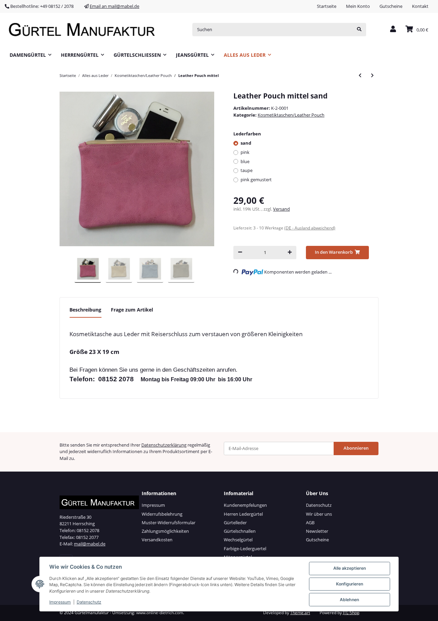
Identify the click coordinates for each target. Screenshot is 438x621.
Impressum (153, 505)
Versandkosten (157, 540)
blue (245, 161)
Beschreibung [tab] (85, 309)
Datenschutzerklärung (163, 445)
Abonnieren (356, 448)
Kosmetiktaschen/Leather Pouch (291, 115)
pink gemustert (256, 179)
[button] (393, 29)
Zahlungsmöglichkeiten (165, 531)
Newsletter (317, 531)
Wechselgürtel (238, 540)
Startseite (326, 6)
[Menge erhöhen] (289, 252)
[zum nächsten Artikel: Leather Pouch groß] (372, 75)
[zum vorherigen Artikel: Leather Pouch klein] (360, 75)
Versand (281, 209)
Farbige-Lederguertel (245, 548)
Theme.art (300, 613)
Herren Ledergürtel (243, 514)
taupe (247, 170)
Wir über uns (319, 514)
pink (245, 152)
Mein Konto (358, 6)
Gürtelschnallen (240, 531)
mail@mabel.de (89, 544)
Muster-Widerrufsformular (168, 522)
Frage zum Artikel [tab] (132, 309)
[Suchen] (359, 29)
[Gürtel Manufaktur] (84, 29)
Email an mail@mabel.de (114, 6)
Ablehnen (349, 599)
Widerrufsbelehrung (162, 514)
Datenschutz (319, 505)
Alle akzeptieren (349, 568)
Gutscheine (390, 6)
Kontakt (420, 6)
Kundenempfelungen (245, 505)
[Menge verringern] (240, 252)
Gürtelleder (235, 522)
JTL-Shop (351, 613)
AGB (310, 522)
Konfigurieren (349, 583)
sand (246, 143)
